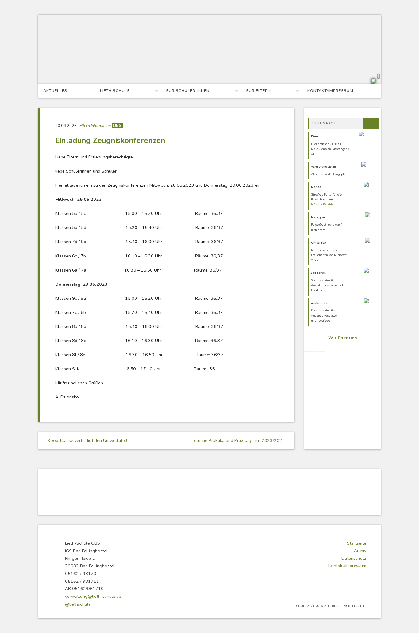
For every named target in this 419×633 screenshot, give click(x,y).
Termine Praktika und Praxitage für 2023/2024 (239, 440)
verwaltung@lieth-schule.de (93, 596)
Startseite (356, 543)
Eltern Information (95, 125)
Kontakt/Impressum (330, 90)
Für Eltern (258, 90)
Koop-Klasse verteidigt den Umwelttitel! (86, 440)
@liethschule (78, 604)
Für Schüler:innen (188, 90)
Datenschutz (353, 558)
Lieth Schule (115, 90)
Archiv (360, 550)
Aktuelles (55, 90)
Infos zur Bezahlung (324, 204)
